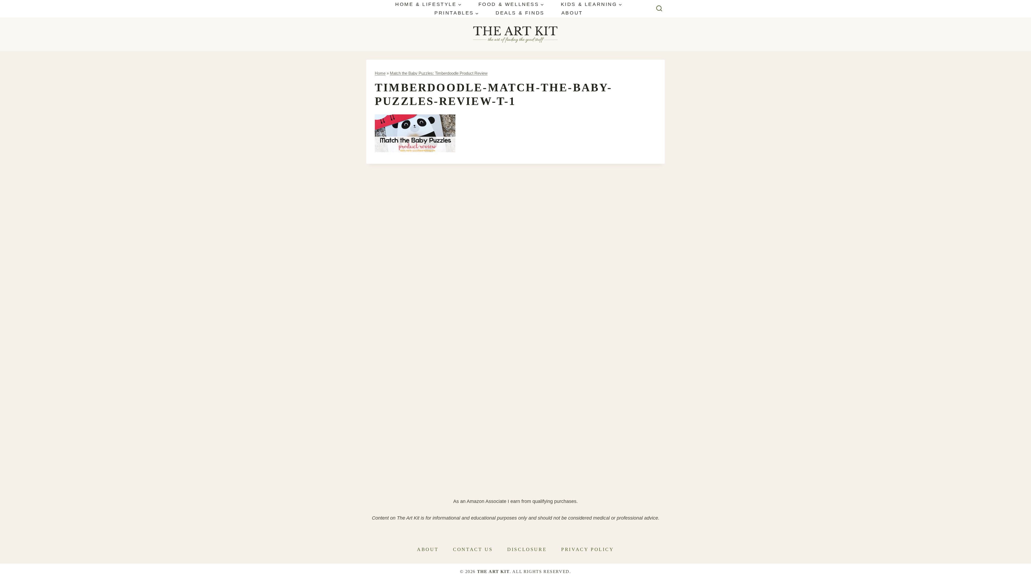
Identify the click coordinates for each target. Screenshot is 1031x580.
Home (380, 73)
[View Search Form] (659, 8)
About (572, 13)
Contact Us (473, 549)
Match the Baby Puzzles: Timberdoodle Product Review (439, 73)
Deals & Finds (520, 13)
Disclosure (527, 549)
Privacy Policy (587, 549)
